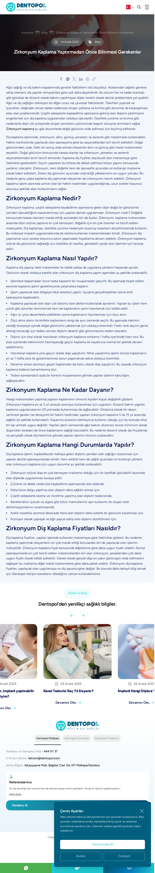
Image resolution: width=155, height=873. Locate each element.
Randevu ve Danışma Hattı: (32, 751)
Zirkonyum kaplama (20, 129)
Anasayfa (27, 32)
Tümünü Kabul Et (102, 844)
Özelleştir (124, 856)
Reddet (80, 856)
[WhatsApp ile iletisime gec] (26, 868)
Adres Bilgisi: (52, 765)
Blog (44, 32)
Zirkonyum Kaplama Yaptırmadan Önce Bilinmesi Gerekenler (95, 32)
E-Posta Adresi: (33, 758)
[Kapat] (142, 811)
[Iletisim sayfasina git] (77, 868)
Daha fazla (15, 794)
